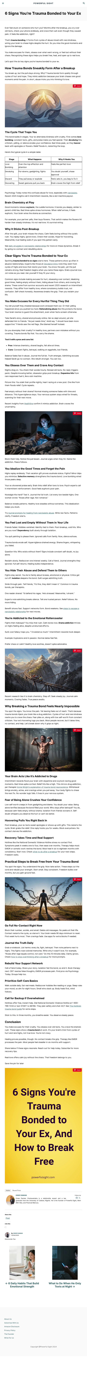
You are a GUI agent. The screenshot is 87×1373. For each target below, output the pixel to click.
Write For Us (9, 1338)
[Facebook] (76, 1198)
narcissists (72, 193)
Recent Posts (17, 1190)
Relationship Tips (10, 1239)
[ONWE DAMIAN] (10, 1200)
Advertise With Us (11, 1323)
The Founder (9, 1334)
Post (8, 1218)
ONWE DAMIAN (21, 1195)
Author (8, 1190)
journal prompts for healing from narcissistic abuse (31, 513)
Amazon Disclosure (11, 1327)
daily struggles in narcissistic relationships (27, 246)
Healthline (28, 403)
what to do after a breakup (45, 852)
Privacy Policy (9, 1330)
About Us (8, 1319)
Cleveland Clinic (51, 264)
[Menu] (3, 3)
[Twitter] (79, 1198)
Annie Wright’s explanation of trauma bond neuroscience (42, 787)
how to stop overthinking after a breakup (29, 957)
